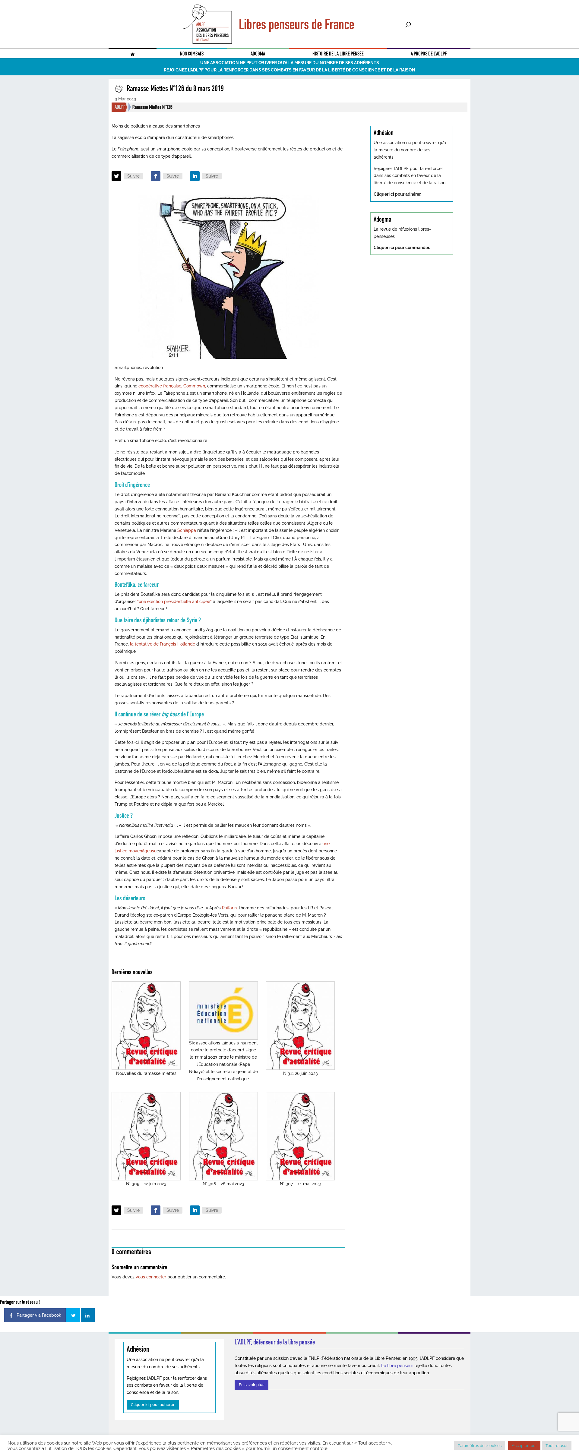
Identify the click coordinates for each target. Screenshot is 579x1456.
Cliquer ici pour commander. (402, 247)
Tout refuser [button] (557, 1445)
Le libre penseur (397, 1365)
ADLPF (120, 107)
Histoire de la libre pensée (338, 53)
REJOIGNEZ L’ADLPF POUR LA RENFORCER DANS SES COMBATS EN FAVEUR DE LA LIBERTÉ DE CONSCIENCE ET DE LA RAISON (289, 70)
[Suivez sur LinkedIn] (195, 176)
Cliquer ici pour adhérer (153, 1404)
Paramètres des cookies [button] (479, 1445)
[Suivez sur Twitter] (116, 176)
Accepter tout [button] (524, 1445)
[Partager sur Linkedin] (88, 1315)
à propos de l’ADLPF (429, 53)
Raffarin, (230, 907)
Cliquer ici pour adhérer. (397, 194)
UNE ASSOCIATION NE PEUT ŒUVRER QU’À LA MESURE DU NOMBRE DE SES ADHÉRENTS (289, 62)
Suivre (133, 176)
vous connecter (151, 1276)
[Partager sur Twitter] (73, 1315)
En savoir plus (251, 1384)
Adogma (258, 53)
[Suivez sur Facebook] (155, 176)
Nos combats (192, 53)
